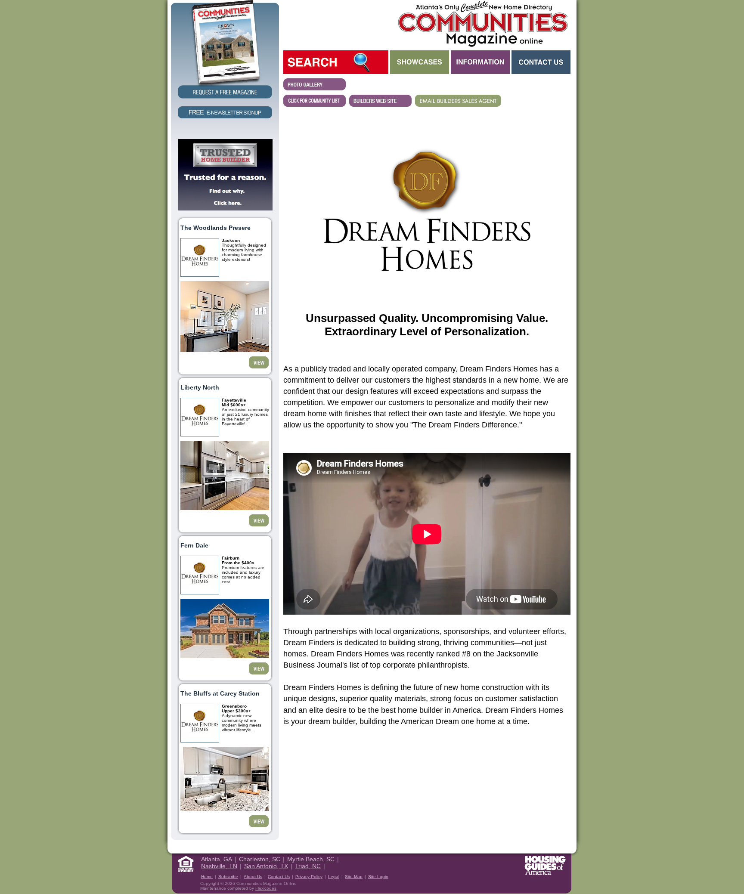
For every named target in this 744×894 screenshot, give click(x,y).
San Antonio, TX (266, 866)
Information (480, 62)
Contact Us (541, 62)
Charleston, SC (259, 859)
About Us (253, 876)
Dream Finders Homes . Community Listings (314, 101)
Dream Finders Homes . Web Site (380, 101)
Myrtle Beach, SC (311, 859)
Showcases (419, 62)
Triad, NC (308, 866)
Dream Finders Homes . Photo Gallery (314, 84)
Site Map (354, 876)
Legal (333, 876)
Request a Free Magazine (225, 50)
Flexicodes (265, 888)
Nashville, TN (219, 866)
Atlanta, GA (216, 859)
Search (335, 62)
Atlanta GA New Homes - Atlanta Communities (482, 23)
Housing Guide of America (545, 865)
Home (207, 876)
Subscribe (228, 876)
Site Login (378, 876)
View (259, 362)
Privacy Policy (308, 876)
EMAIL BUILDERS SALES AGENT (458, 101)
